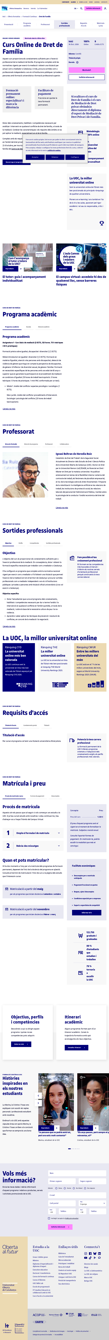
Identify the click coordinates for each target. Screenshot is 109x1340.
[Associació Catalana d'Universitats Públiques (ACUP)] (39, 1315)
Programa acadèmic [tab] (12, 327)
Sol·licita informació (93, 8)
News (91, 2)
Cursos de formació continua (43, 1276)
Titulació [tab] (46, 725)
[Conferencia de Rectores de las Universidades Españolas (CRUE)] (70, 1314)
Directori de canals (91, 1264)
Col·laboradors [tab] (64, 444)
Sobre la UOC (83, 2)
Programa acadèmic (27, 24)
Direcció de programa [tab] (31, 444)
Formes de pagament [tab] (37, 796)
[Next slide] (38, 1103)
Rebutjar (55, 157)
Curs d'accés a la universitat (43, 1296)
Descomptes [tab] (55, 796)
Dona (60, 1188)
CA (75, 8)
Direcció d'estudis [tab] (11, 444)
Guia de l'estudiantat (66, 1257)
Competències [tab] (34, 543)
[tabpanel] (54, 373)
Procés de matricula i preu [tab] (14, 796)
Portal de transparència (67, 1280)
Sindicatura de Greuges (57, 1331)
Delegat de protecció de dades (42, 1335)
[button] (69, 1148)
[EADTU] (39, 1322)
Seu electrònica (64, 1284)
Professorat (45, 24)
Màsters (36, 1260)
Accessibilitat (59, 1335)
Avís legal (70, 1331)
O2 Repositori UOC (65, 1273)
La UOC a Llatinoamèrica (93, 1271)
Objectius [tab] (8, 543)
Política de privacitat (71, 1218)
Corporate (65, 2)
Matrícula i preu (100, 24)
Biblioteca (62, 1253)
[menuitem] (9, 24)
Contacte (104, 2)
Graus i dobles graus (40, 1257)
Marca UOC (88, 1277)
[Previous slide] (38, 1096)
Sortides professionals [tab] (53, 543)
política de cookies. (54, 150)
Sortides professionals (64, 24)
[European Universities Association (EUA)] (97, 1315)
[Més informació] (77, 62)
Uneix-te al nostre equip (67, 1270)
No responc (91, 1188)
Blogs (86, 1267)
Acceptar (35, 157)
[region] (55, 148)
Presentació (8, 24)
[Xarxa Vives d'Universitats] (56, 1315)
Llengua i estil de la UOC (67, 1277)
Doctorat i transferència (41, 1273)
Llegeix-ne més (9, 409)
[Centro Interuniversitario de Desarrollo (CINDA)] (83, 1314)
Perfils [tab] (21, 543)
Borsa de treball (64, 1267)
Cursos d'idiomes (39, 1280)
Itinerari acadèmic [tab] (43, 327)
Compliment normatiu (40, 1331)
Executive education (40, 1270)
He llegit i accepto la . (65, 1218)
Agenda (97, 2)
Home (69, 1188)
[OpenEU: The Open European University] (19, 1328)
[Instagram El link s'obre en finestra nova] (85, 1253)
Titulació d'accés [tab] (10, 725)
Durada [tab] (28, 327)
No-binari (79, 1188)
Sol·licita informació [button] (58, 1227)
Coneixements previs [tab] (30, 725)
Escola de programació (41, 1287)
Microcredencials (64, 1260)
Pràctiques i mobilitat (66, 1263)
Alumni (73, 2)
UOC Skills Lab (38, 1283)
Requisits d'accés (83, 24)
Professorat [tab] (49, 444)
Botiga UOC (88, 1281)
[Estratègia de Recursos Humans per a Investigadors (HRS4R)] (7, 1328)
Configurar (75, 157)
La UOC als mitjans (91, 1274)
